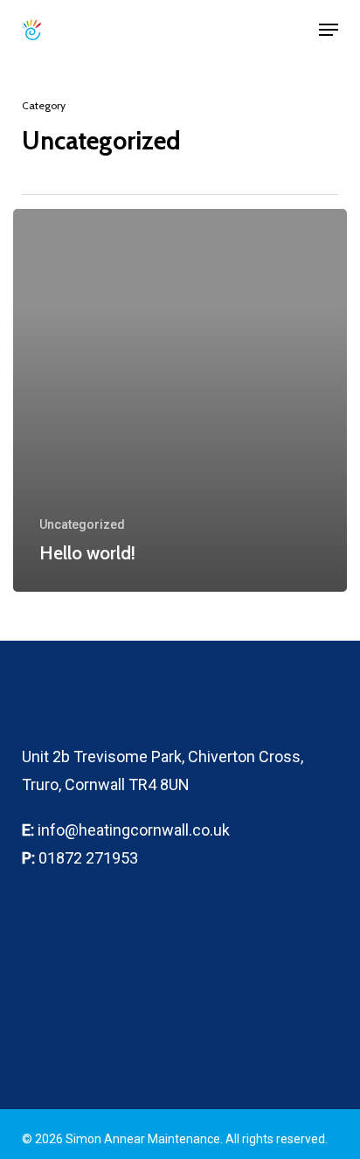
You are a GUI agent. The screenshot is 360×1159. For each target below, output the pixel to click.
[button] (328, 29)
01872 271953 (88, 858)
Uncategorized (82, 524)
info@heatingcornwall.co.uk (134, 830)
